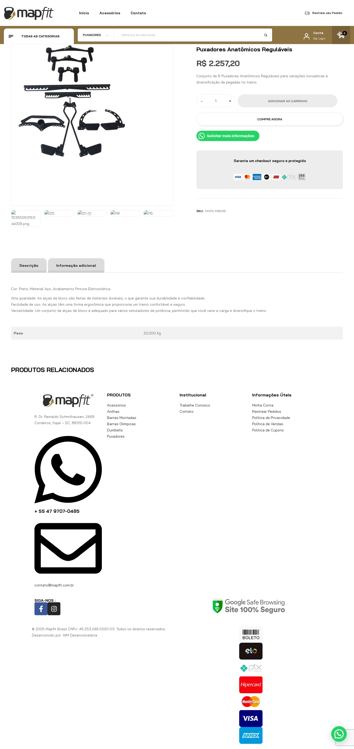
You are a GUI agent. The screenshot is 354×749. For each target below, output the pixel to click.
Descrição (28, 265)
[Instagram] (53, 608)
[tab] (29, 265)
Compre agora (269, 119)
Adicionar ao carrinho (287, 101)
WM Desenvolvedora (79, 635)
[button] (339, 734)
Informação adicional (76, 265)
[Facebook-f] (40, 608)
